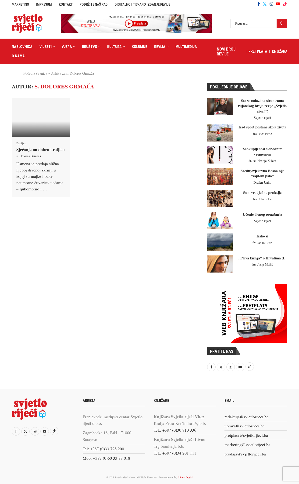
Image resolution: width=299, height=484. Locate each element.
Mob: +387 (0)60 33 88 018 (106, 458)
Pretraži (282, 23)
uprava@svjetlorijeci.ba (244, 426)
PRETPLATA (258, 51)
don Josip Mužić (262, 264)
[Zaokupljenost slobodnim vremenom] (220, 154)
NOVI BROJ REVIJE (226, 51)
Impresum (44, 4)
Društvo (89, 46)
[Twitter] (264, 4)
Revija (159, 46)
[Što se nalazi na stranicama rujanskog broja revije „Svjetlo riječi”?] (220, 106)
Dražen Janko (262, 182)
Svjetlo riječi (262, 117)
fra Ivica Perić (262, 133)
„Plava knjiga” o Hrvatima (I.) (262, 258)
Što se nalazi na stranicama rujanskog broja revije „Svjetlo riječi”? (262, 106)
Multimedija (186, 46)
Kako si (262, 236)
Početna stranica (35, 73)
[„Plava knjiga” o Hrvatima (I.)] (220, 264)
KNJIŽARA (279, 51)
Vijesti (45, 46)
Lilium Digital (185, 477)
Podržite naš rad (94, 4)
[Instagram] (271, 4)
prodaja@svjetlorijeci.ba (245, 454)
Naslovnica (22, 46)
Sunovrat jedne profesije (262, 192)
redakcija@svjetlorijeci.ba (246, 416)
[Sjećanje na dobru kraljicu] (41, 117)
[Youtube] (278, 4)
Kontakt (66, 4)
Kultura (114, 46)
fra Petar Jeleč (262, 199)
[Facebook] (258, 4)
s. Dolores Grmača (28, 156)
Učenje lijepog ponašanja (262, 214)
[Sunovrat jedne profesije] (220, 198)
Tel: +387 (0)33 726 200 (103, 448)
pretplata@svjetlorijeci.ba (246, 435)
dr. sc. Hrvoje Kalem (262, 160)
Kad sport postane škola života (262, 127)
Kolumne (139, 46)
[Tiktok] (285, 4)
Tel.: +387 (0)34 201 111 (175, 453)
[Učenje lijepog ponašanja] (220, 220)
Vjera (67, 46)
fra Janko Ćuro (262, 242)
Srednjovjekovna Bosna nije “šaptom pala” (262, 173)
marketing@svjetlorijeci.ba (247, 444)
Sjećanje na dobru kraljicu (40, 149)
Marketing (20, 4)
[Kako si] (220, 242)
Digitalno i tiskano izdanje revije (142, 4)
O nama (18, 56)
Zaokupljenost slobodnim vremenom (262, 151)
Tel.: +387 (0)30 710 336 (175, 430)
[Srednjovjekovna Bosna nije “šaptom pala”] (220, 176)
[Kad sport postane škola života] (220, 133)
